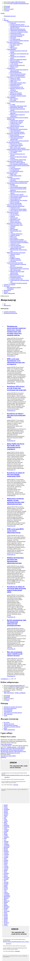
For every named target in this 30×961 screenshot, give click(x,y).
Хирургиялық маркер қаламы (18, 187)
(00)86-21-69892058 (20, 693)
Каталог (6, 291)
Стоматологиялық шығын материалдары (18, 165)
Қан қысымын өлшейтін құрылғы (19, 40)
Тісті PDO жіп (14, 185)
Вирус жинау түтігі (15, 146)
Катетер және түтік (12, 172)
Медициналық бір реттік (13, 753)
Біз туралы (7, 286)
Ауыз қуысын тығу (15, 168)
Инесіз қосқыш (14, 274)
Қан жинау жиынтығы (16, 43)
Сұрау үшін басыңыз (6, 744)
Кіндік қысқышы (15, 201)
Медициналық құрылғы (7, 751)
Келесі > (6, 678)
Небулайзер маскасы (15, 84)
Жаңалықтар (7, 290)
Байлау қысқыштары (16, 203)
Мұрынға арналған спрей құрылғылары (17, 272)
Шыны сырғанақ (14, 220)
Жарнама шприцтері (6, 748)
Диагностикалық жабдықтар (15, 161)
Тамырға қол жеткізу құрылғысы (16, 21)
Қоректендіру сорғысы (16, 122)
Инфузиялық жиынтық (16, 107)
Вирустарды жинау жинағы (17, 148)
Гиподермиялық (11, 49)
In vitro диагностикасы (13, 142)
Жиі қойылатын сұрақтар (14, 287)
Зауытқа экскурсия (9, 724)
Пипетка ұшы (14, 217)
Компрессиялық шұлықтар (17, 101)
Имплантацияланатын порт (17, 29)
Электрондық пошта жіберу (8, 755)
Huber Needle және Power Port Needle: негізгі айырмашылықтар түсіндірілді (15, 446)
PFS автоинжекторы (15, 72)
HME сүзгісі (13, 81)
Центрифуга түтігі (15, 219)
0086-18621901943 (9, 693)
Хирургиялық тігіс (15, 199)
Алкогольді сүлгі (14, 244)
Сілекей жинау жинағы (16, 145)
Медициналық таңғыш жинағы (18, 129)
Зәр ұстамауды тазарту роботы (18, 210)
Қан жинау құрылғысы (13, 42)
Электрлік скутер (15, 207)
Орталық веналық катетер (17, 24)
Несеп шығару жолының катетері (19, 181)
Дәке (11, 232)
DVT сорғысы (14, 98)
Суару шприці (14, 63)
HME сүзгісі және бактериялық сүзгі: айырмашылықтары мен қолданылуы (16, 361)
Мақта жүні (13, 236)
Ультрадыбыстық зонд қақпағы (18, 200)
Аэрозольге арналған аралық (18, 95)
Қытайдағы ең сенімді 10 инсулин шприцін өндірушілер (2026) (15, 474)
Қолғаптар (13, 261)
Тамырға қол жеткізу (9, 284)
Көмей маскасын (14, 85)
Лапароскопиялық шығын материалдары (18, 149)
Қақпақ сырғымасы (15, 222)
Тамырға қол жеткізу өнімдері (12, 726)
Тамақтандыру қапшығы (17, 120)
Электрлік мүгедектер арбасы (18, 209)
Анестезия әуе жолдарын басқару (16, 77)
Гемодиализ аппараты (16, 36)
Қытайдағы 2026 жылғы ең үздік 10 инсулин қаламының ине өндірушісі (16, 388)
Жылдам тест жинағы (16, 143)
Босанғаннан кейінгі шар (17, 276)
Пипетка (12, 216)
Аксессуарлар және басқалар (15, 262)
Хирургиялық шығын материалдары (17, 183)
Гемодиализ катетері (15, 33)
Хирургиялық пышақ (16, 197)
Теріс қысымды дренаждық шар (19, 196)
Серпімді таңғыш (15, 235)
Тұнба (8, 103)
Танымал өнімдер (11, 747)
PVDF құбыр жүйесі (15, 175)
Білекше (12, 184)
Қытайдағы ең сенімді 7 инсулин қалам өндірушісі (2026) (16, 415)
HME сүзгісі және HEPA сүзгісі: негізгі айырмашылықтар (15, 530)
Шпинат (12, 228)
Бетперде (12, 257)
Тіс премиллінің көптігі (16, 171)
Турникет (12, 226)
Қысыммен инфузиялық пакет (18, 106)
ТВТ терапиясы (11, 97)
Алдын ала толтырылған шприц (19, 32)
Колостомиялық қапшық (17, 239)
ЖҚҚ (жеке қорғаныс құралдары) (16, 252)
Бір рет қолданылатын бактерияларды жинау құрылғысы (19, 267)
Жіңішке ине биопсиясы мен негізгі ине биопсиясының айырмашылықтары (15, 560)
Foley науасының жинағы (17, 132)
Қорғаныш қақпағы (15, 277)
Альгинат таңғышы (15, 245)
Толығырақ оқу (11, 355)
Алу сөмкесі (13, 152)
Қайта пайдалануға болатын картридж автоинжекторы (18, 74)
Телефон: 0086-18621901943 (17, 2)
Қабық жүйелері (14, 135)
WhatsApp (3, 757)
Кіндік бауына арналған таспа (18, 241)
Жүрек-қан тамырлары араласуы (16, 133)
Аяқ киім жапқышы (15, 260)
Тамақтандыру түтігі (16, 123)
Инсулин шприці (15, 61)
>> (9, 678)
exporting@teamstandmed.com (17, 685)
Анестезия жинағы (15, 130)
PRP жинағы (13, 47)
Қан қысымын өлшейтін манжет (19, 164)
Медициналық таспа (15, 230)
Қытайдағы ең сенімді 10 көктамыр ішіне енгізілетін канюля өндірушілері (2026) (16, 589)
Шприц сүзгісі (14, 66)
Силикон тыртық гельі (16, 278)
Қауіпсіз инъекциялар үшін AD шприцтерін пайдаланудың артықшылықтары (16, 622)
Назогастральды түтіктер (17, 126)
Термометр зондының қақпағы (18, 283)
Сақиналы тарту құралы (16, 194)
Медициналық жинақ (13, 127)
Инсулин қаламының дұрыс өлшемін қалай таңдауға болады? (14, 653)
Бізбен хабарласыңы (9, 293)
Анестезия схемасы (15, 79)
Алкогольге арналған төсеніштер (19, 242)
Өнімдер (6, 20)
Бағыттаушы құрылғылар (17, 136)
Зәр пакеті (13, 180)
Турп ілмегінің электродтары (18, 159)
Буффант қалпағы (15, 258)
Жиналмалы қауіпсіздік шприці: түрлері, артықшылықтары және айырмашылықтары (15, 501)
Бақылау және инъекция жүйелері (19, 140)
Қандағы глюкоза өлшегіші (17, 162)
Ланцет (12, 46)
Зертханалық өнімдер (13, 212)
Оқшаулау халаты (15, 254)
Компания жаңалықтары (10, 313)
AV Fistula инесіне (15, 39)
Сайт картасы (21, 747)
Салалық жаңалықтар (10, 311)
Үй (5, 18)
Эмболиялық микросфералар (18, 30)
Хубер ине (13, 23)
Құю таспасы (13, 238)
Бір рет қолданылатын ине (17, 65)
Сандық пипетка (14, 215)
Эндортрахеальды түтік (16, 87)
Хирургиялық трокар (16, 151)
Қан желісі (13, 37)
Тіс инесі (12, 167)
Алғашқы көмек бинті (16, 233)
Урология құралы (15, 178)
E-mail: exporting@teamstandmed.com (19, 3)
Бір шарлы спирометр (16, 94)
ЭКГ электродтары (15, 270)
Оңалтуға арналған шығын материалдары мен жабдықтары (15, 205)
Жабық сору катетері (16, 93)
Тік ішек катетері (15, 124)
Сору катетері (14, 91)
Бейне (5, 728)
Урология (9, 177)
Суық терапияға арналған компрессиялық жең (17, 247)
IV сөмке (12, 104)
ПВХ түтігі (13, 174)
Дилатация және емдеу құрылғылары (16, 138)
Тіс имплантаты (14, 169)
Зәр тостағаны (14, 213)
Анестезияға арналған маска (18, 82)
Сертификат (10, 289)
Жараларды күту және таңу (14, 223)
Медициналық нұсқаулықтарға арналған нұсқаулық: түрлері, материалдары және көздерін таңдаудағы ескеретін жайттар (16, 330)
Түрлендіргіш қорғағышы (17, 34)
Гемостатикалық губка (16, 225)
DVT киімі (13, 100)
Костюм (12, 255)
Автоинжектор (11, 68)
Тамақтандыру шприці (16, 62)
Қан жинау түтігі (14, 45)
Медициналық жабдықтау (16, 750)
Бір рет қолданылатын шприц (18, 59)
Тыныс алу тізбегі (15, 78)
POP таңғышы (14, 229)
